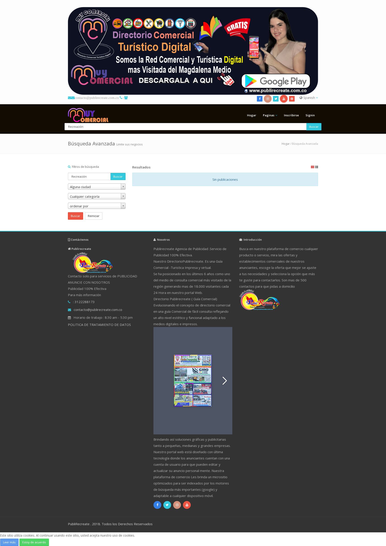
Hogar (251, 115)
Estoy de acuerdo (34, 542)
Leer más (9, 542)
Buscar (314, 127)
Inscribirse (291, 115)
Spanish (309, 97)
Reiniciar (93, 216)
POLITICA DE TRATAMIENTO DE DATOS (99, 324)
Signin (310, 115)
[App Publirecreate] (193, 51)
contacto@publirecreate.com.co (97, 97)
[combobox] (97, 186)
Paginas (268, 115)
